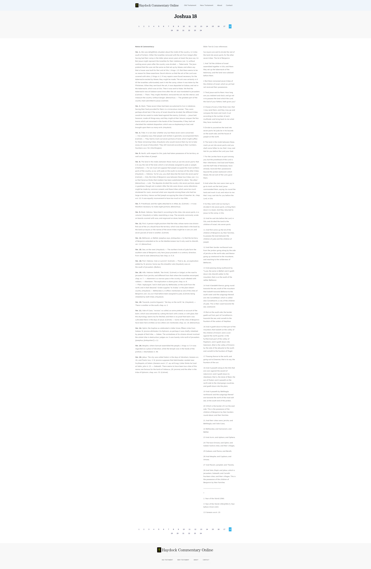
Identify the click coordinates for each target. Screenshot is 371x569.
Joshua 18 (185, 16)
